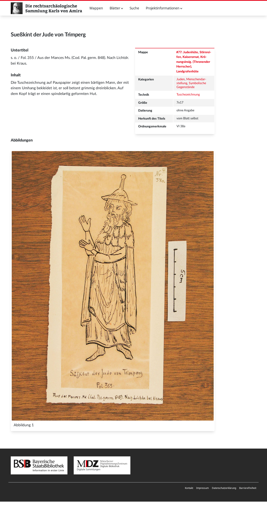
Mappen (96, 8)
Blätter (115, 8)
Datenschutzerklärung (224, 488)
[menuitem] (189, 488)
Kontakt (189, 488)
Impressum (202, 488)
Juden (181, 79)
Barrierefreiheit (247, 488)
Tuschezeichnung (188, 94)
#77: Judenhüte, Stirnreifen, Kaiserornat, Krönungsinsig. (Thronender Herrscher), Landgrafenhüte (193, 62)
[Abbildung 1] (113, 286)
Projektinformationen (163, 8)
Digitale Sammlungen (88, 469)
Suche (134, 8)
